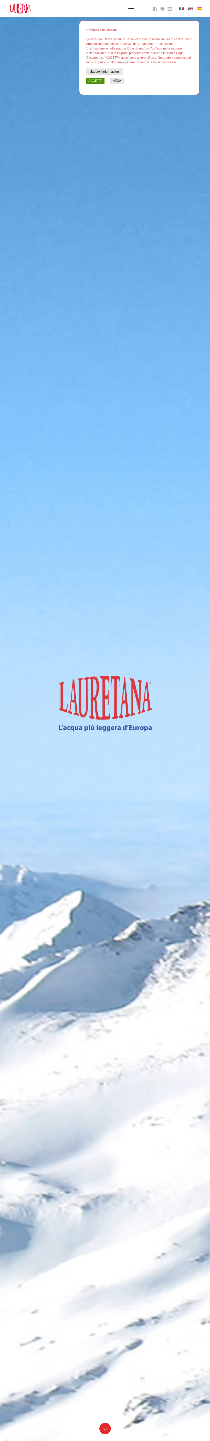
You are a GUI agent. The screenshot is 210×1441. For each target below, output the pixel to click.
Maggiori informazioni (104, 71)
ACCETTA (95, 81)
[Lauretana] (21, 8)
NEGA (116, 81)
